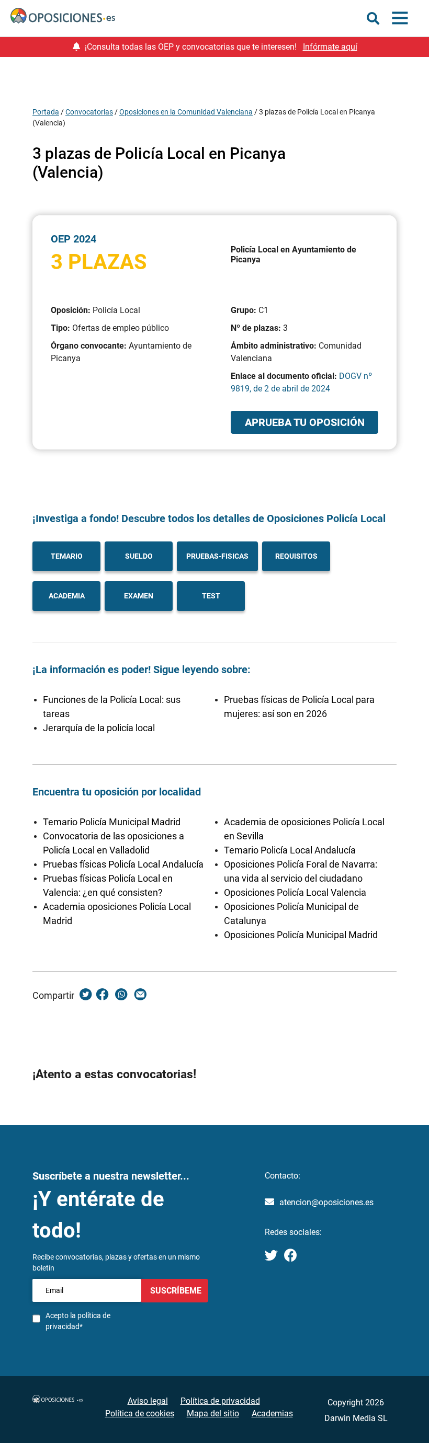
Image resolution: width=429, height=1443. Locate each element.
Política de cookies (139, 1413)
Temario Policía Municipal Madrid (111, 821)
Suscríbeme (174, 1291)
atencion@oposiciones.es (326, 1202)
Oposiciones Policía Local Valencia (295, 892)
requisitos (296, 556)
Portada (45, 112)
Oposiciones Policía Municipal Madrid (301, 934)
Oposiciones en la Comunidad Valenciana (186, 112)
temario (67, 556)
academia (67, 596)
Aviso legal (148, 1401)
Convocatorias (89, 112)
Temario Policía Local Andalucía (290, 850)
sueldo (139, 556)
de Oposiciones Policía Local (318, 518)
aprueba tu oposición (305, 422)
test (211, 596)
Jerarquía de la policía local (99, 727)
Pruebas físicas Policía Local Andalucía (123, 864)
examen (138, 596)
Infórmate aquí (330, 47)
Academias (272, 1413)
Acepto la (78, 1321)
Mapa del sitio (213, 1413)
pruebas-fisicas (217, 556)
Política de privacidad (220, 1401)
